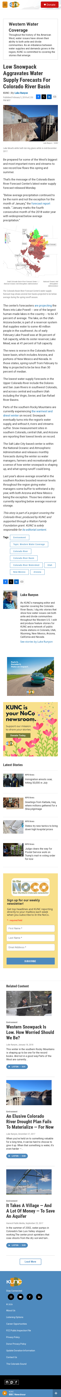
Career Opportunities (16, 1324)
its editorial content (34, 529)
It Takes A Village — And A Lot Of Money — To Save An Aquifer (30, 1211)
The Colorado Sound (16, 1364)
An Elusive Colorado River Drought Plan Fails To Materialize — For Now (30, 1121)
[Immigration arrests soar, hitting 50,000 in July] (13, 780)
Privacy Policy (13, 1337)
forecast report (40, 203)
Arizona (37, 572)
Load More (30, 1261)
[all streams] (57, 1393)
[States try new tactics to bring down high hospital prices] (13, 827)
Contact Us (11, 1357)
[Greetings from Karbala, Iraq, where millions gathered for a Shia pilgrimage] (13, 803)
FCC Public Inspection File (18, 1330)
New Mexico (19, 572)
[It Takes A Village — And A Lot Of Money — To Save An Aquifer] (29, 1182)
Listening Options (14, 1317)
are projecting (43, 305)
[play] (5, 1393)
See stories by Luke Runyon (36, 641)
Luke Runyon (21, 92)
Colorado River (20, 551)
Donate (51, 4)
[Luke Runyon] (10, 599)
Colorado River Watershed (26, 565)
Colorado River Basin (23, 558)
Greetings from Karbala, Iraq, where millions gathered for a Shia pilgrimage (41, 805)
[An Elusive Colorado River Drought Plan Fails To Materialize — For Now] (29, 1092)
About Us (10, 1310)
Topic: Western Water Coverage (29, 544)
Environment (19, 537)
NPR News (29, 775)
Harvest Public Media (15, 1223)
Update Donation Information (20, 1350)
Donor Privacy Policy (16, 1344)
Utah (50, 565)
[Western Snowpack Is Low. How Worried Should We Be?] (29, 1003)
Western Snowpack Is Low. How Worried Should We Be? (30, 1032)
